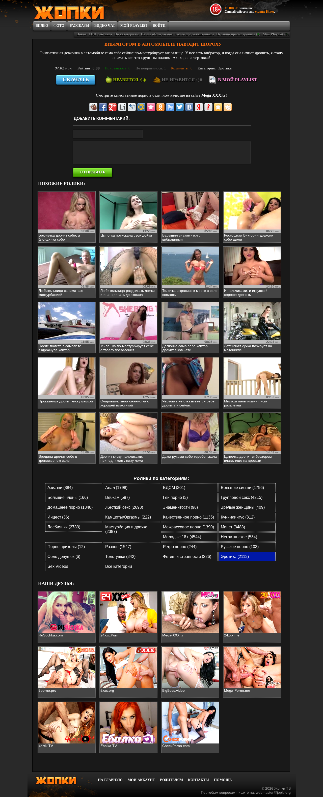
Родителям (171, 780)
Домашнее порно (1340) (70, 507)
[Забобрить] (93, 107)
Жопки (62, 779)
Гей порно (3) (175, 497)
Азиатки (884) (60, 487)
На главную (110, 780)
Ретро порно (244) (180, 547)
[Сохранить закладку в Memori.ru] (151, 107)
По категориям (126, 34)
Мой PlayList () (276, 34)
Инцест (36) (58, 517)
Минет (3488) (233, 527)
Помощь (223, 780)
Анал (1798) (116, 487)
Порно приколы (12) (66, 547)
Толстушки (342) (120, 556)
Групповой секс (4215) (241, 497)
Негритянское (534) (239, 537)
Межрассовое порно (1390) (188, 527)
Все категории (118, 566)
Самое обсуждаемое (156, 34)
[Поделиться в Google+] (113, 107)
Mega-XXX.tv (213, 95)
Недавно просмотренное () (238, 34)
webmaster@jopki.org (273, 792)
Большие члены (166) (67, 497)
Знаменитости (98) (180, 507)
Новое (81, 34)
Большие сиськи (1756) (242, 487)
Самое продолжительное (194, 34)
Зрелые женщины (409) (243, 507)
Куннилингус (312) (238, 517)
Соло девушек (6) (63, 556)
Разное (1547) (118, 547)
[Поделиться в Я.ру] (208, 107)
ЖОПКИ (80, 11)
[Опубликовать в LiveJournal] (132, 107)
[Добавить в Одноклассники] (160, 107)
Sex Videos (57, 566)
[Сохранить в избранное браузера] (218, 107)
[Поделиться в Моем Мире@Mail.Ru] (141, 107)
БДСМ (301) (174, 487)
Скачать (76, 79)
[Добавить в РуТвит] (170, 107)
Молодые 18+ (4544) (182, 537)
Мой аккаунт (141, 780)
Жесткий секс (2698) (124, 507)
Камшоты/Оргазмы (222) (128, 517)
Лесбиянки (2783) (63, 527)
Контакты (198, 780)
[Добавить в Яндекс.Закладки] (199, 107)
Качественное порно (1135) (188, 517)
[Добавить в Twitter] (180, 107)
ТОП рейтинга (100, 34)
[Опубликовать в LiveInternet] (122, 107)
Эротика (225, 68)
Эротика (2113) (235, 556)
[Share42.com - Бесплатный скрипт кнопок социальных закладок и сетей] (228, 107)
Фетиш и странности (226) (187, 556)
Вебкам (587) (117, 497)
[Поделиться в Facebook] (103, 107)
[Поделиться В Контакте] (189, 107)
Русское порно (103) (240, 547)
